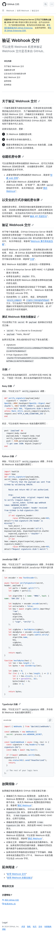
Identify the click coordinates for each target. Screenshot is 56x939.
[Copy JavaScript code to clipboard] (50, 720)
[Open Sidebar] (3, 10)
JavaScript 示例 (9, 559)
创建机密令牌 (11, 156)
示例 (32, 259)
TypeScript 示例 (10, 704)
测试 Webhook (24, 805)
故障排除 (8, 784)
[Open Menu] (52, 4)
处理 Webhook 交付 (16, 874)
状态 (34, 926)
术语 (23, 926)
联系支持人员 (10, 904)
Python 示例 (8, 456)
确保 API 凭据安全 (38, 216)
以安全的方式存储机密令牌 (21, 200)
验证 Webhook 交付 (16, 225)
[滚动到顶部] (50, 933)
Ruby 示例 (7, 386)
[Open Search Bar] (45, 4)
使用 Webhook (23, 10)
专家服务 (48, 926)
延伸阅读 (8, 867)
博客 (4, 929)
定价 (40, 926)
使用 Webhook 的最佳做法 (19, 877)
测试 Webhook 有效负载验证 (19, 316)
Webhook (10, 10)
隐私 (29, 926)
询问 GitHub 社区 (12, 900)
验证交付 (35, 10)
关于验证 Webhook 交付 (19, 101)
